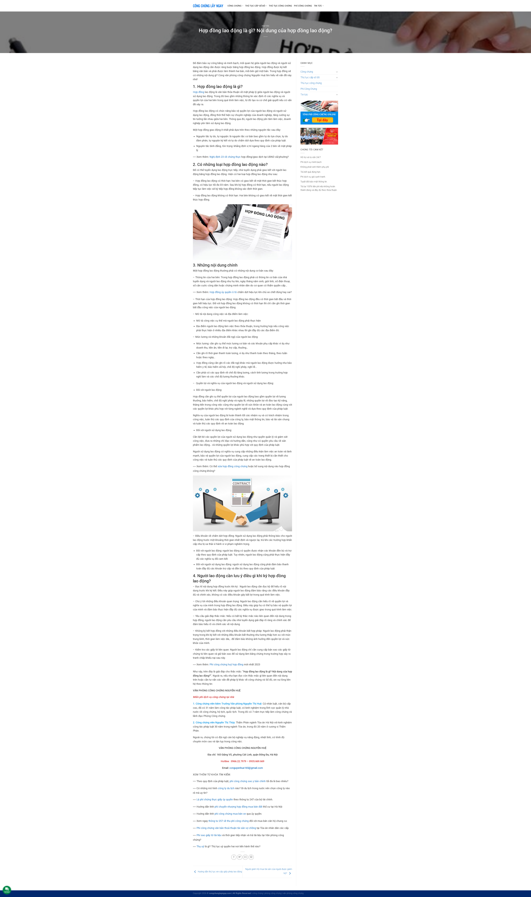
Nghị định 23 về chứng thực (225, 156)
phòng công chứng (273, 893)
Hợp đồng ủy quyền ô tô (223, 292)
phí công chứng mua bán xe (230, 813)
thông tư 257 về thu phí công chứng (229, 820)
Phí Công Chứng (303, 6)
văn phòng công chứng (293, 893)
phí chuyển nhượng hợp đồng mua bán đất (238, 806)
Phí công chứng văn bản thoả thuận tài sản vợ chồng (226, 828)
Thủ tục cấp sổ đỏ (255, 6)
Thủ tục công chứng (280, 6)
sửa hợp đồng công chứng (232, 466)
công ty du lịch (226, 788)
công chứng (257, 893)
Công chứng (234, 6)
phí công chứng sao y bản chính (248, 781)
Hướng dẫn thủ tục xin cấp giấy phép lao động (219, 871)
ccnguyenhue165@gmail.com (246, 767)
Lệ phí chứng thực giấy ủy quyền (214, 799)
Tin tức (318, 6)
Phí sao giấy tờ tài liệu (208, 835)
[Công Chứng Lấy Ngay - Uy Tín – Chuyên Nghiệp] (208, 5)
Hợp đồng (198, 92)
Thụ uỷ (200, 846)
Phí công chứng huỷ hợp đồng (226, 664)
